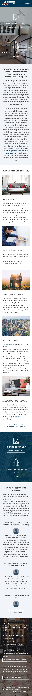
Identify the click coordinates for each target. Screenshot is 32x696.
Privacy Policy (24, 689)
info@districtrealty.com (14, 645)
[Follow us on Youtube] (6, 628)
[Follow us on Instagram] (6, 630)
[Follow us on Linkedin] (3, 628)
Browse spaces (16, 56)
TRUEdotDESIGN (20, 692)
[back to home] (8, 3)
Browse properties (16, 27)
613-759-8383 (9, 638)
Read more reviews (16, 612)
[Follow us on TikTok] (20, 628)
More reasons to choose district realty (16, 425)
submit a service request (15, 660)
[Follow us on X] (9, 628)
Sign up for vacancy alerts (16, 678)
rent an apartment (11, 151)
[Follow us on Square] (3, 630)
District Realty (7, 344)
